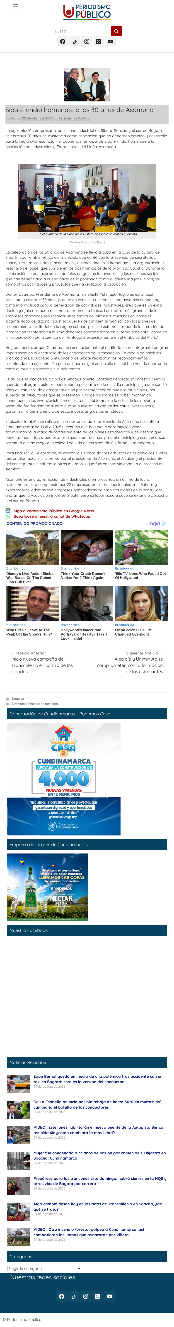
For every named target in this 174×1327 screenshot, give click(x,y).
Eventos (18, 704)
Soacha (18, 698)
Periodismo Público (73, 118)
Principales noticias (42, 704)
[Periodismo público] (15, 6)
